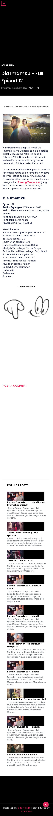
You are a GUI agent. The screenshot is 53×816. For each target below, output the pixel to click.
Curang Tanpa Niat (29, 182)
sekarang (7, 65)
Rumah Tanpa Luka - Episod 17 (23, 727)
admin (7, 87)
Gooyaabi (26, 811)
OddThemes (24, 807)
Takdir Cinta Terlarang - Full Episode (22, 534)
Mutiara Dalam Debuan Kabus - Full (26, 699)
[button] (3, 3)
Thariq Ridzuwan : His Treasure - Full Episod (24, 645)
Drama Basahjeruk (23, 2)
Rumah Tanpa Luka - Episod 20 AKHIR (24, 587)
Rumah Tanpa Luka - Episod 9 (23, 616)
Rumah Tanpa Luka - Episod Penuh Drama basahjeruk (26, 503)
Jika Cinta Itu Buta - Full (20, 560)
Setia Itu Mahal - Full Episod (22, 754)
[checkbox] (46, 804)
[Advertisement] (26, 34)
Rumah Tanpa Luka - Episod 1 (23, 671)
